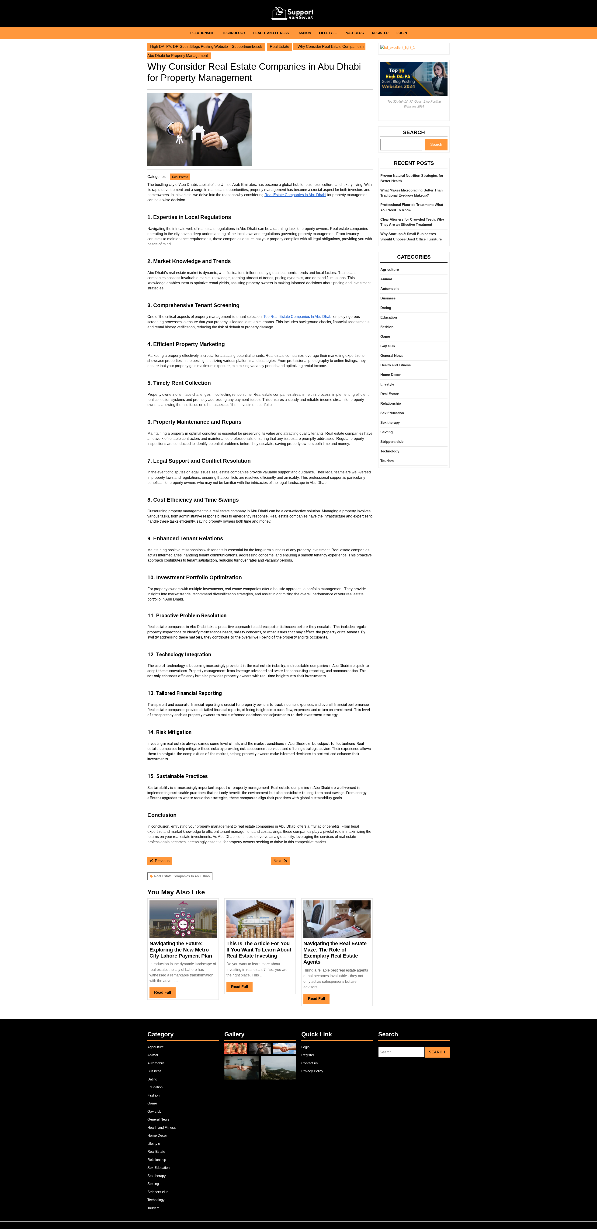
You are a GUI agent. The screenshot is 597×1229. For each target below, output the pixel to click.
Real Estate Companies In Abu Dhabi (182, 876)
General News (391, 356)
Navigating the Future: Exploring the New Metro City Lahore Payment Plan (180, 950)
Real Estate (279, 47)
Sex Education (392, 413)
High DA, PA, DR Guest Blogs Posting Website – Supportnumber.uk (206, 47)
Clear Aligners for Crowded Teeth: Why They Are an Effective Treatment (412, 222)
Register (380, 33)
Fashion (304, 33)
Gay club (387, 346)
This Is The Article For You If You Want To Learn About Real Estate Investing (258, 950)
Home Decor (390, 375)
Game (385, 336)
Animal (386, 279)
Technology (233, 33)
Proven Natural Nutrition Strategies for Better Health (411, 178)
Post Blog (354, 33)
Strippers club (391, 442)
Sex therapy (390, 422)
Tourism (387, 461)
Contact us (309, 1063)
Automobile (389, 289)
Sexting (386, 432)
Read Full (165, 994)
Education (388, 317)
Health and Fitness (271, 33)
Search (414, 132)
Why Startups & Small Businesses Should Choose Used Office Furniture (411, 236)
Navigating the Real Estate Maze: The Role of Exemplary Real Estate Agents (335, 953)
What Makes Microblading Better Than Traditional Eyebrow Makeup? (411, 193)
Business (388, 298)
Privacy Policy (312, 1071)
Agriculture (389, 269)
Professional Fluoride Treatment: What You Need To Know (411, 207)
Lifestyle (328, 33)
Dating (385, 308)
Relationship (202, 33)
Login (401, 33)
